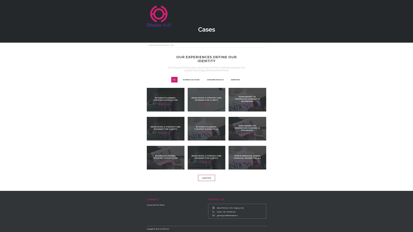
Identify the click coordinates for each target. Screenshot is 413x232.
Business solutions (191, 80)
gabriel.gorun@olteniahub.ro (227, 215)
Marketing (235, 80)
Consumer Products (215, 80)
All (174, 80)
